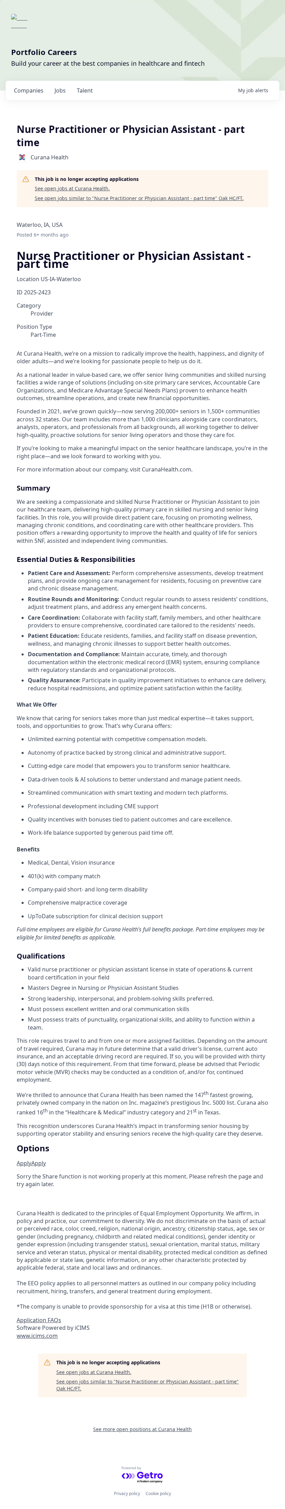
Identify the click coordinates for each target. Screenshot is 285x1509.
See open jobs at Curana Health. (72, 188)
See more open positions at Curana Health (142, 1429)
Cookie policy (158, 1493)
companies (28, 90)
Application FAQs (39, 1320)
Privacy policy (127, 1493)
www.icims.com (37, 1336)
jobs (60, 90)
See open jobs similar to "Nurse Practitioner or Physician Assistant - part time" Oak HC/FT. (139, 198)
